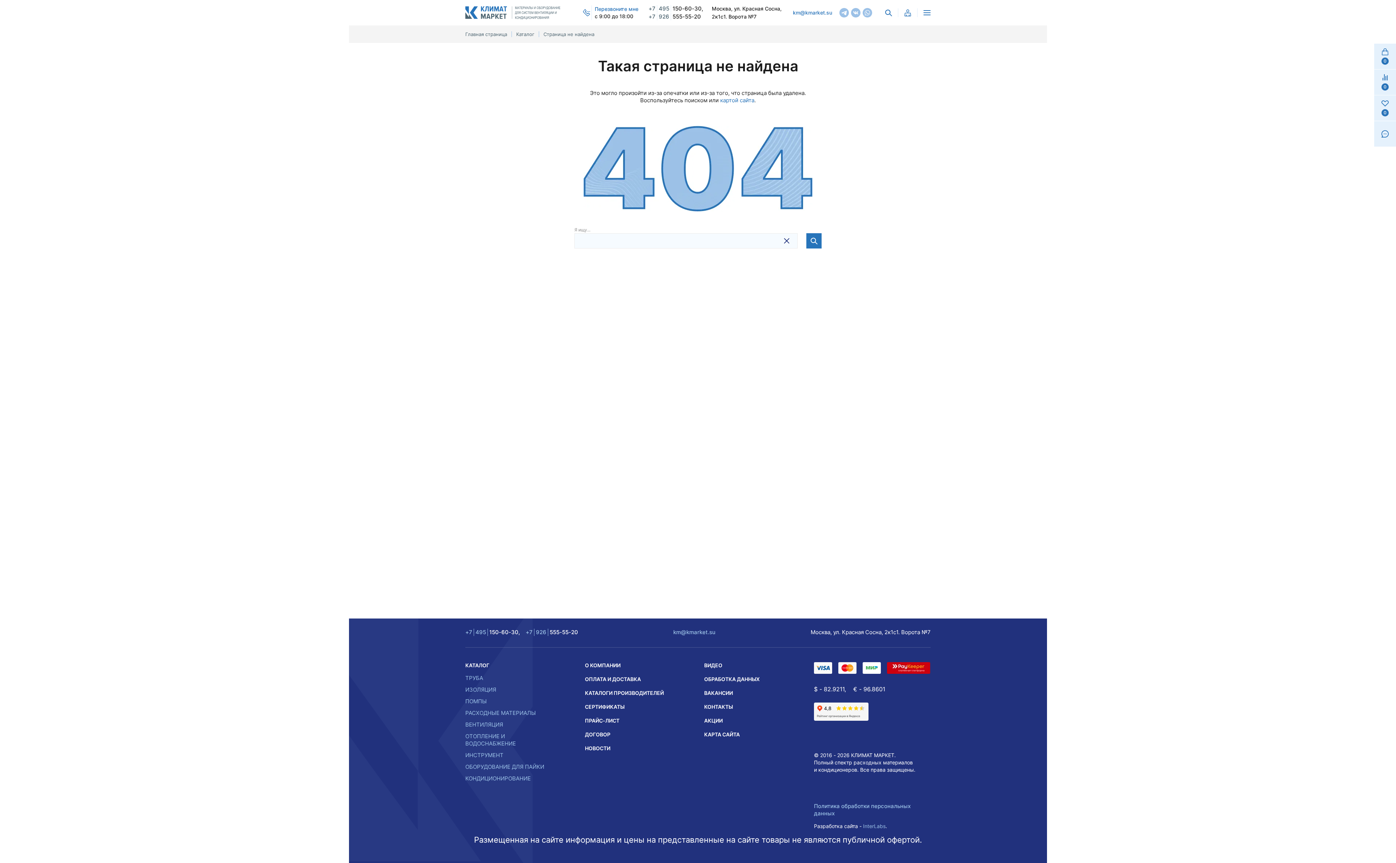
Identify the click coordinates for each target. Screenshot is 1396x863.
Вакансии (718, 693)
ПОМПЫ (476, 701)
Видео (713, 665)
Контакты (718, 707)
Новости (597, 748)
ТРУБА (474, 678)
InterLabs (874, 826)
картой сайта (737, 100)
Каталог (477, 665)
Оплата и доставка (613, 679)
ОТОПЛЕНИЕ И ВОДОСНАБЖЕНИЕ (490, 740)
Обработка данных (732, 679)
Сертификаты (605, 707)
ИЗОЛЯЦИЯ (480, 689)
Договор (597, 734)
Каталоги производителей (624, 693)
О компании (603, 665)
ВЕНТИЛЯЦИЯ (484, 724)
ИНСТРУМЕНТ (484, 755)
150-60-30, (676, 8)
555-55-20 (675, 16)
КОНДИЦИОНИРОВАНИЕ (498, 778)
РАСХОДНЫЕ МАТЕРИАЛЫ (500, 712)
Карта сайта (722, 734)
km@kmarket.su (812, 12)
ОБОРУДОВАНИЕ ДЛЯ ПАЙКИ (504, 766)
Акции (713, 720)
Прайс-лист (602, 720)
